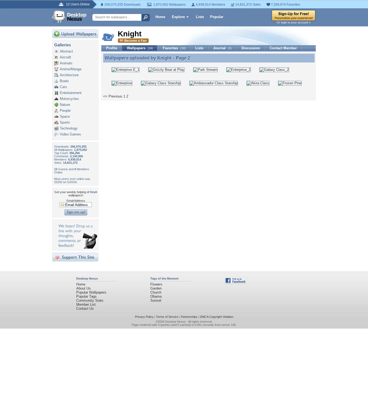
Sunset (155, 300)
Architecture (69, 75)
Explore (178, 17)
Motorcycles (69, 99)
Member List (86, 304)
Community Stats (89, 300)
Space (65, 116)
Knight (164, 58)
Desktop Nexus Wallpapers (69, 17)
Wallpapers (140, 48)
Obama (156, 296)
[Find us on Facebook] (236, 283)
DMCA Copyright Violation (216, 316)
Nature (65, 105)
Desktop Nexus (175, 321)
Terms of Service (167, 316)
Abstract (66, 51)
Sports (65, 122)
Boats (64, 81)
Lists (200, 17)
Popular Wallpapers (91, 292)
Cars (63, 87)
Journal (222, 48)
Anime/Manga (70, 69)
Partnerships (189, 316)
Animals (66, 63)
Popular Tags (86, 296)
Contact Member (283, 48)
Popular (216, 17)
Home (160, 17)
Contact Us (85, 309)
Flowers (156, 284)
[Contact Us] (77, 247)
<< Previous (112, 96)
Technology (69, 128)
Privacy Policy (144, 316)
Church (155, 292)
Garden (156, 288)
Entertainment (71, 93)
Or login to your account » (294, 22)
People (65, 111)
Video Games (70, 134)
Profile (111, 48)
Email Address (76, 200)
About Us (83, 288)
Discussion (250, 48)
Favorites (174, 48)
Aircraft (65, 57)
